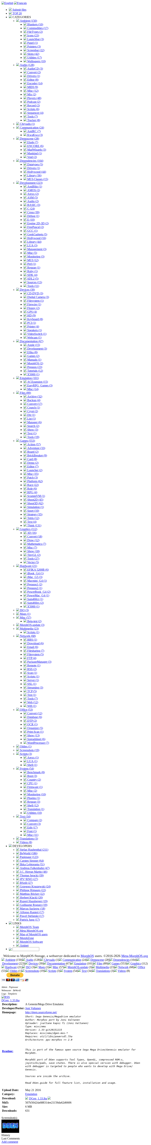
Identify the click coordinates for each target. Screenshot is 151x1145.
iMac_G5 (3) (34, 577)
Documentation (56, 963)
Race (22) (33, 484)
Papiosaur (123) (28, 857)
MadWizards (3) (36, 149)
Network (123, 967)
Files (99, 963)
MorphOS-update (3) (31, 624)
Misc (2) (32, 790)
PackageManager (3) (39, 661)
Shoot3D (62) (35, 503)
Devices (33, 963)
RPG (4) (32, 492)
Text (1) (31, 433)
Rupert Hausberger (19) (33, 901)
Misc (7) (32, 547)
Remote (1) (33, 665)
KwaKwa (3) (35, 134)
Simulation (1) (35, 507)
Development (10, 963)
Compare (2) (34, 820)
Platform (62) (35, 481)
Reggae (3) (33, 801)
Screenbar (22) (35, 50)
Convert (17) (34, 403)
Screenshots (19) (29, 750)
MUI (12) (32, 260)
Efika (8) (32, 352)
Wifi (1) (31, 706)
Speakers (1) (34, 330)
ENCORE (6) (35, 146)
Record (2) (33, 105)
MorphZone (26, 938)
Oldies (13, 970)
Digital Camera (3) (38, 297)
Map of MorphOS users (33, 934)
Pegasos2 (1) (34, 588)
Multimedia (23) (29, 628)
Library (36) (34, 175)
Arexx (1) (33, 757)
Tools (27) (33, 558)
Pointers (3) (34, 46)
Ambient (10, 959)
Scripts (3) (25, 753)
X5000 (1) (33, 374)
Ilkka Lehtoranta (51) (32, 864)
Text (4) (31, 521)
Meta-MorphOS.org (31, 930)
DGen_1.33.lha (10, 1000)
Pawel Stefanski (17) (31, 916)
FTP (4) (31, 658)
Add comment (9, 1141)
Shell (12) (33, 805)
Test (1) (31, 694)
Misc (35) (32, 473)
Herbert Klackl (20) (31, 897)
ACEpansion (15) (37, 381)
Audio (29, 959)
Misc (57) (25, 617)
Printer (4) (33, 326)
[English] (7, 3)
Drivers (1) (33, 76)
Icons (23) (33, 35)
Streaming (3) (35, 687)
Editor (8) (32, 79)
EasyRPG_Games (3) (39, 385)
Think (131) (34, 525)
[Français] (20, 3)
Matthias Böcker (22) (32, 893)
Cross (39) (33, 212)
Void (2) (32, 157)
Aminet (24, 945)
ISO (28, 967)
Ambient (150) (28, 20)
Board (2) (32, 451)
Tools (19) (33, 437)
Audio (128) (26, 64)
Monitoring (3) (35, 256)
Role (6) (32, 488)
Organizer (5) (35, 728)
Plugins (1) (33, 798)
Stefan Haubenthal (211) (33, 849)
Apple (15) (33, 344)
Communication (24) (31, 127)
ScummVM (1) (36, 496)
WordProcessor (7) (38, 742)
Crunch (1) (33, 407)
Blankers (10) (35, 24)
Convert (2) (34, 72)
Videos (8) (25, 842)
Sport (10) (33, 510)
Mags (41, 967)
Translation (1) (35, 809)
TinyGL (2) (34, 554)
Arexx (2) (33, 193)
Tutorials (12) (35, 370)
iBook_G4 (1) (35, 573)
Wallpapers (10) (36, 61)
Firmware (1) (35, 787)
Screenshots (32, 970)
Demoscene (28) (29, 138)
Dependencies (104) (31, 160)
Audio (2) (33, 201)
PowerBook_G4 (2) (38, 591)
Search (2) (33, 426)
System (68, 970)
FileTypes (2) (35, 31)
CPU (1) (32, 783)
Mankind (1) (34, 153)
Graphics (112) (28, 529)
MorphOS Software (31, 941)
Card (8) (32, 459)
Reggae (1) (33, 267)
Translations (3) (28, 838)
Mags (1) (24, 613)
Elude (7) (32, 142)
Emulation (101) (29, 378)
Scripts (52, 970)
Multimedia (102, 967)
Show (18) (33, 551)
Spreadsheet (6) (36, 739)
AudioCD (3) (35, 68)
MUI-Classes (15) (37, 179)
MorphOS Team (29, 927)
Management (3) (36, 249)
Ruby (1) (32, 271)
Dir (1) (31, 414)
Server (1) (33, 680)
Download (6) (35, 643)
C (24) (31, 208)
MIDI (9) (32, 87)
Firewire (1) (34, 304)
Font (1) (32, 831)
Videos (122, 970)
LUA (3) (32, 245)
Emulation (80, 963)
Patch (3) (32, 477)
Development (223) (31, 182)
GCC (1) (32, 230)
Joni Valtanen (33, 1008)
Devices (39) (27, 289)
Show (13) (33, 735)
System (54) (26, 768)
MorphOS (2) (35, 363)
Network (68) (27, 636)
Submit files (19, 9)
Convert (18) (34, 536)
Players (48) (34, 98)
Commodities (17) (37, 28)
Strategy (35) (34, 514)
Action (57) (34, 444)
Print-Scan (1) (35, 731)
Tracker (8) (33, 120)
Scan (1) (32, 672)
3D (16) (31, 532)
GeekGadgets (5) (37, 234)
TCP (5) (32, 691)
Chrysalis (49, 959)
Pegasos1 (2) (34, 584)
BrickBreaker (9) (37, 455)
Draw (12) (33, 540)
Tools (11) (33, 286)
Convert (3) (34, 823)
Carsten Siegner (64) (31, 860)
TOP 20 (17, 13)
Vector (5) (33, 562)
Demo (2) (32, 462)
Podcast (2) (33, 101)
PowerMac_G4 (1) (38, 595)
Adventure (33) (36, 448)
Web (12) (32, 702)
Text (84, 970)
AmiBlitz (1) (34, 186)
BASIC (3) (33, 204)
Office (141, 967)
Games (116, 963)
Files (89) (25, 392)
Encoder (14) (35, 83)
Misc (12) (32, 90)
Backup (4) (33, 400)
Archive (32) (34, 396)
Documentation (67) (31, 341)
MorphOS (87, 956)
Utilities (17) (34, 57)
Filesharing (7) (35, 650)
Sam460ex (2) (35, 602)
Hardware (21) (28, 566)
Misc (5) (32, 252)
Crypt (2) (32, 411)
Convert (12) (34, 713)
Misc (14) (32, 389)
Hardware (11, 967)
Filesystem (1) (35, 300)
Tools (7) (32, 116)
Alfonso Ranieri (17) (31, 912)
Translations (103, 970)
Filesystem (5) (35, 654)
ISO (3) (24, 610)
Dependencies (121, 959)
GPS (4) (32, 311)
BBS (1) (32, 639)
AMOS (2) (33, 190)
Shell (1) (32, 764)
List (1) (31, 418)
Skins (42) (33, 53)
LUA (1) (32, 761)
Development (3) (37, 348)
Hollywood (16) (36, 238)
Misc (55, 967)
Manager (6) (34, 422)
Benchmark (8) (36, 772)
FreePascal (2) (35, 227)
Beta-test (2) (34, 621)
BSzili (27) (26, 882)
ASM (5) (32, 197)
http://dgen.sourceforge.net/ (41, 1012)
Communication (72, 959)
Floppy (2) (33, 308)
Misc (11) (32, 834)
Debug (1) (33, 216)
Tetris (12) (33, 518)
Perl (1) (31, 263)
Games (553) (27, 440)
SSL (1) (31, 683)
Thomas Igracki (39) (31, 875)
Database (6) (34, 717)
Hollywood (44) (36, 171)
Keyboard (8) (35, 319)
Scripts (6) (33, 109)
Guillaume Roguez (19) (33, 904)
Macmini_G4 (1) (37, 580)
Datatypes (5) (35, 164)
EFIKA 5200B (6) (38, 569)
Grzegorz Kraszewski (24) (35, 886)
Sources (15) (34, 282)
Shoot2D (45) (35, 499)
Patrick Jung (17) (29, 919)
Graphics (135, 963)
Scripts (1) (33, 632)
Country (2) (34, 779)
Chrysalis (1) (27, 123)
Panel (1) (32, 42)
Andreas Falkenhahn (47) (34, 868)
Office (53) (26, 709)
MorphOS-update (78, 967)
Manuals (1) (34, 359)
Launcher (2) (34, 470)
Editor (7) (32, 466)
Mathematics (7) (36, 543)
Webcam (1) (34, 337)
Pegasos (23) (34, 367)
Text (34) (25, 816)
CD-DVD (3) (35, 293)
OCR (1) (32, 724)
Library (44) (34, 241)
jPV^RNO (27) (28, 879)
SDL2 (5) (32, 278)
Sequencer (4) (35, 112)
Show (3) (32, 429)
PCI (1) (31, 322)
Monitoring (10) (36, 794)
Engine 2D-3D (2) (38, 223)
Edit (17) (32, 827)
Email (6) (32, 647)
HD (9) (31, 315)
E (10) (31, 219)
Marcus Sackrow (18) (32, 908)
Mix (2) (31, 94)
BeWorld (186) (28, 853)
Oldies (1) (25, 746)
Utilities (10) (34, 812)
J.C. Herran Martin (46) (33, 871)
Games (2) (33, 356)
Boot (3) (32, 776)
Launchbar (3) (35, 39)
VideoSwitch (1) (36, 333)
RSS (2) (32, 669)
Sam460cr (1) (35, 599)
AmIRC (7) (34, 131)
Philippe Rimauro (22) (32, 890)
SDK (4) (32, 274)
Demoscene (97, 959)
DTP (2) (32, 720)
